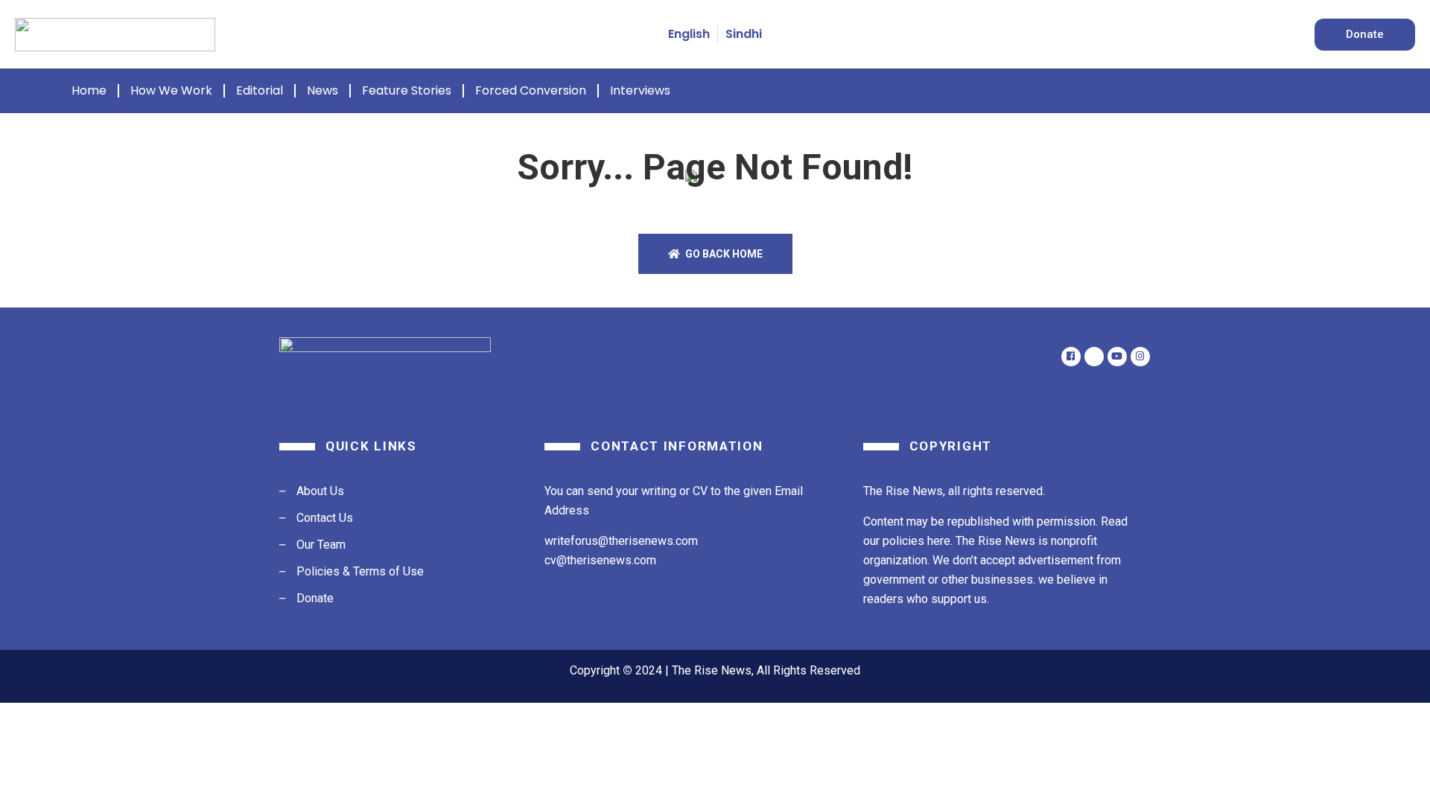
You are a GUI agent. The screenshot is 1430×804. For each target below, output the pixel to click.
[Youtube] (1117, 356)
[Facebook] (1071, 356)
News (322, 90)
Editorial (259, 90)
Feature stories (406, 90)
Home (89, 90)
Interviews (640, 90)
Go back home (723, 254)
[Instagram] (1140, 356)
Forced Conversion (530, 90)
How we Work (171, 90)
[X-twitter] (1094, 356)
